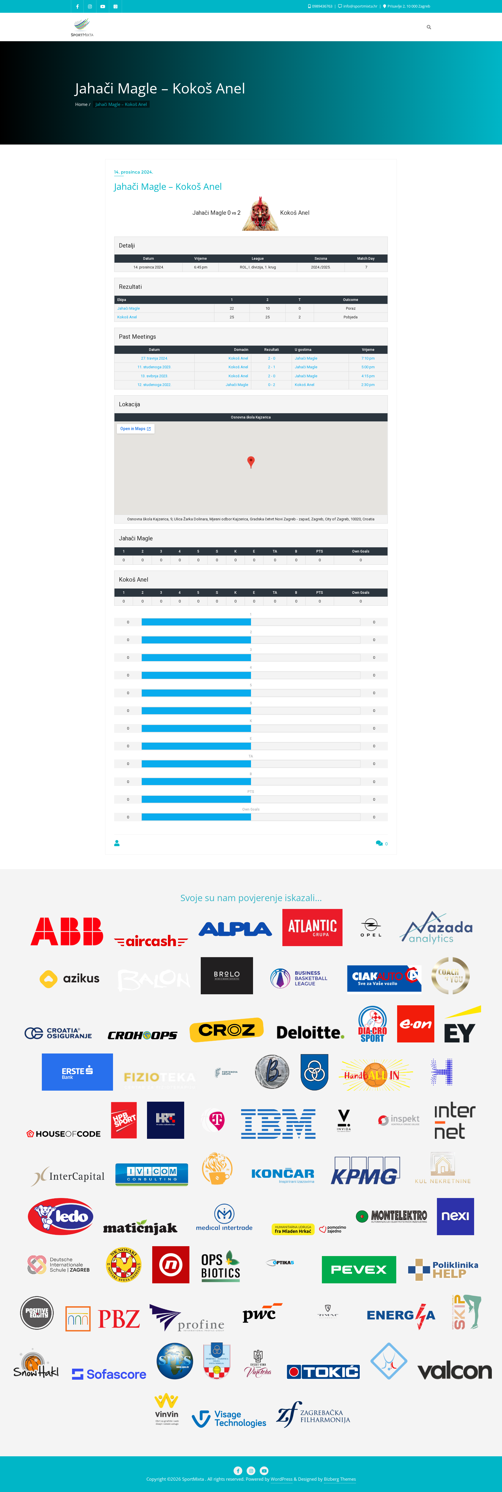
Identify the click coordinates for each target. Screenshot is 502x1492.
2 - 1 (271, 367)
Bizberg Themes (340, 1479)
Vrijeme (368, 350)
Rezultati (271, 350)
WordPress (282, 1479)
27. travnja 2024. (154, 358)
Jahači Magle (128, 308)
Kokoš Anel (127, 317)
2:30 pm (368, 385)
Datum (154, 350)
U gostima (303, 350)
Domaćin (241, 350)
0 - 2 (271, 385)
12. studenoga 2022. (154, 385)
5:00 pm (368, 367)
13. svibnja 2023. (154, 376)
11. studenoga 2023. (154, 367)
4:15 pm (368, 376)
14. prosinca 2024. (133, 172)
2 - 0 (271, 358)
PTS (319, 551)
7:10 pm (368, 358)
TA (275, 551)
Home (81, 104)
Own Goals (361, 551)
